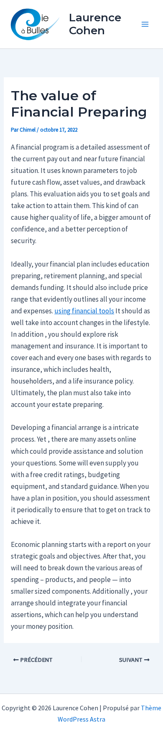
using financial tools (84, 310)
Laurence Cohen (95, 24)
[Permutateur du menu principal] (145, 24)
